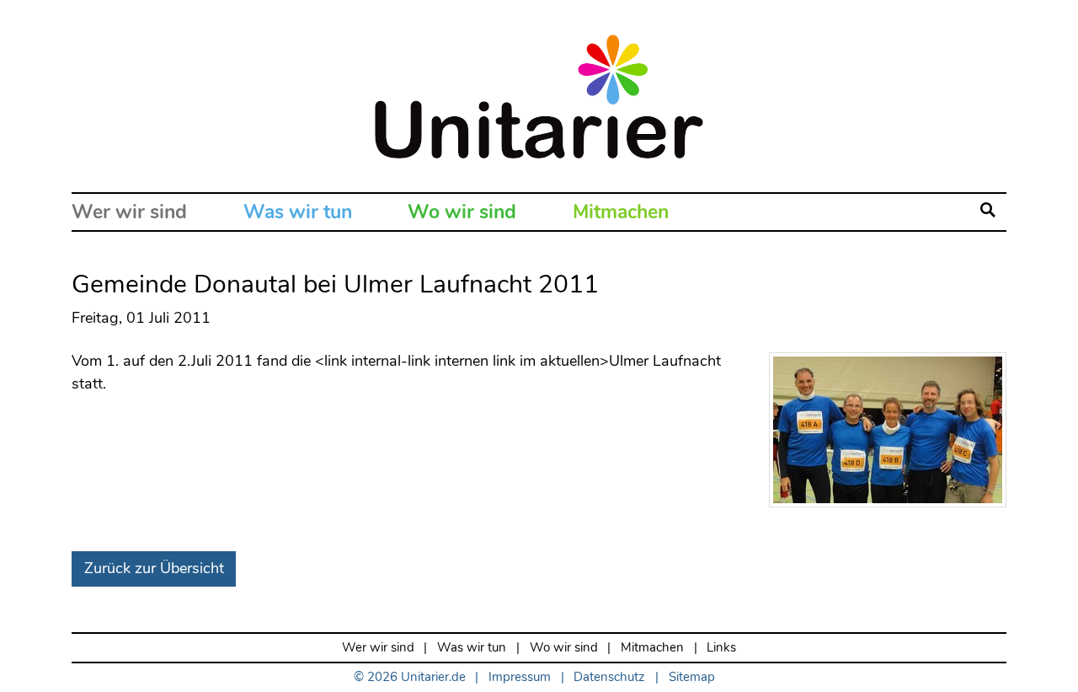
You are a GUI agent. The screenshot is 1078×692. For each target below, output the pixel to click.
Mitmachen (621, 212)
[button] (988, 211)
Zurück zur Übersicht (154, 568)
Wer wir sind (129, 212)
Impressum (519, 677)
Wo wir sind (462, 212)
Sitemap (692, 677)
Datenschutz (609, 677)
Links (721, 647)
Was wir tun (297, 212)
